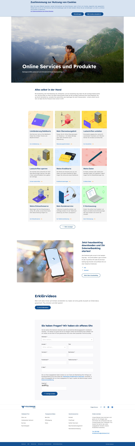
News (46, 423)
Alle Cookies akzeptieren (94, 14)
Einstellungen (77, 14)
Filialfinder (71, 420)
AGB (28, 444)
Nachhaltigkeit (25, 425)
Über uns (23, 417)
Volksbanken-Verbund (27, 420)
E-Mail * (44, 367)
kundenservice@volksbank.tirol (100, 433)
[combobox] (67, 339)
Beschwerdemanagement (75, 425)
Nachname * (71, 352)
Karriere (23, 423)
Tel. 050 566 (95, 431)
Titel (69, 344)
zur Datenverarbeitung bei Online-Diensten (42, 11)
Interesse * (44, 336)
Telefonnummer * (72, 359)
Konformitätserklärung (57, 444)
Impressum (23, 444)
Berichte (47, 417)
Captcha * (44, 383)
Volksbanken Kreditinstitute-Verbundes (73, 376)
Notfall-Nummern (73, 423)
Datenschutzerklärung (48, 380)
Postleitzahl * (45, 359)
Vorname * (44, 352)
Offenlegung (48, 420)
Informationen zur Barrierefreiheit (44, 444)
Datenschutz (33, 444)
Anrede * (44, 344)
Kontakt (71, 417)
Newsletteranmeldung (75, 428)
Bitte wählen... (48, 347)
